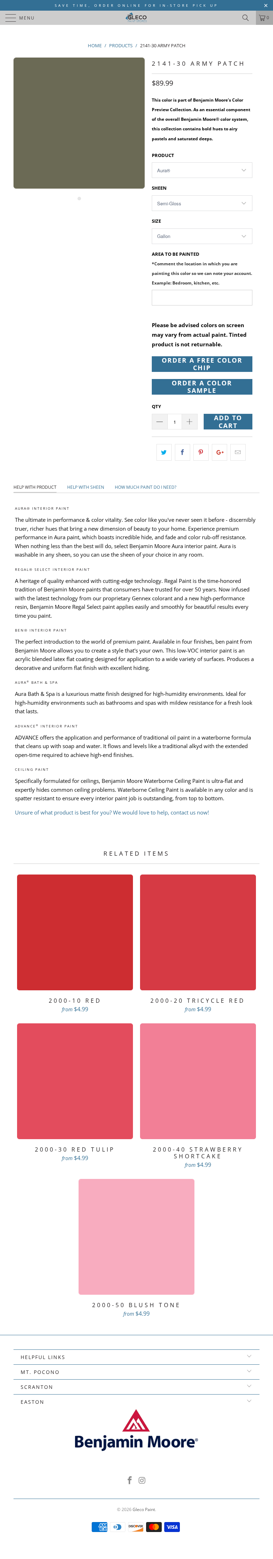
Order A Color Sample (202, 387)
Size (156, 221)
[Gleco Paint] (136, 18)
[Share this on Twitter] (164, 452)
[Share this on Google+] (219, 452)
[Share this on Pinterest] (201, 452)
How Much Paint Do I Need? (145, 487)
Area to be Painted (202, 268)
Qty (156, 406)
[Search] (248, 18)
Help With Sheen (85, 487)
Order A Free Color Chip (202, 364)
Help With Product (35, 487)
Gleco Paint (144, 1509)
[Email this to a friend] (238, 452)
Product (163, 155)
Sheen (159, 188)
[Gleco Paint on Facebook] (130, 1480)
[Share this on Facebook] (182, 452)
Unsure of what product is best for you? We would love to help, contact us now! (112, 812)
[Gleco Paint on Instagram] (142, 1480)
